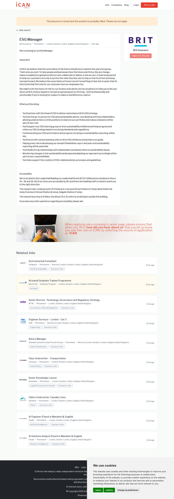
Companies (116, 5)
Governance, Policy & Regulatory (44, 308)
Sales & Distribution (38, 347)
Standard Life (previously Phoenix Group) (46, 342)
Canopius (33, 362)
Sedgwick (33, 264)
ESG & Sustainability (38, 269)
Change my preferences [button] (127, 490)
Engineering (35, 327)
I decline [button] (109, 490)
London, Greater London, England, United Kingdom (67, 44)
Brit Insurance (25, 44)
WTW (31, 303)
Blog (126, 5)
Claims (33, 405)
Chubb (31, 420)
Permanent (39, 44)
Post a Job (149, 5)
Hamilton (32, 401)
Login (136, 5)
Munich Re (33, 284)
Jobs (107, 5)
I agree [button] (98, 490)
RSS (77, 467)
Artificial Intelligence (39, 424)
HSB (30, 323)
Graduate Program (48, 284)
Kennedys (33, 381)
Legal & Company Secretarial (42, 385)
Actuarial (33, 288)
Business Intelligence (39, 444)
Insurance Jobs (57, 269)
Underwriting (35, 366)
